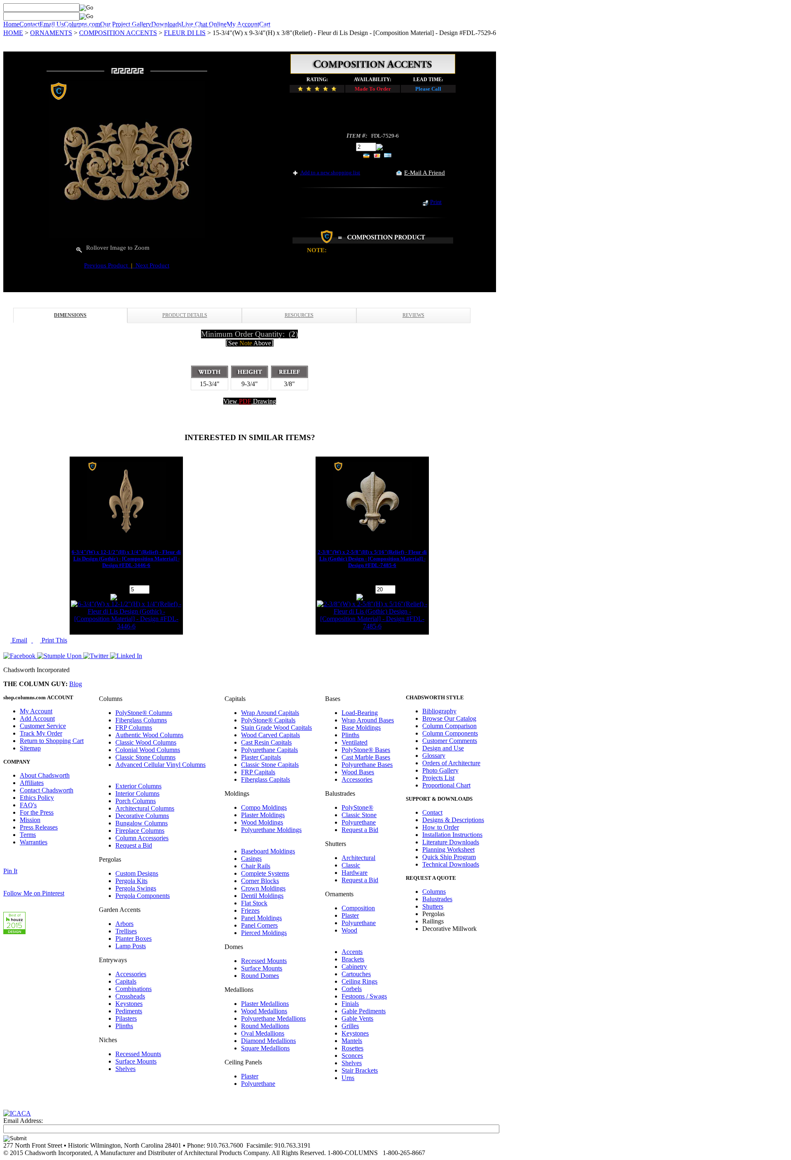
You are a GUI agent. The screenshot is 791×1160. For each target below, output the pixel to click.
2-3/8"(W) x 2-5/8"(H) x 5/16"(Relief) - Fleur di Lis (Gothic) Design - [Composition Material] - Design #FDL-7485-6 (372, 558)
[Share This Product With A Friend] (399, 173)
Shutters (159, 26)
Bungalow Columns (141, 823)
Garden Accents (225, 26)
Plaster (249, 1076)
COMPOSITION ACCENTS (118, 32)
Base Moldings (361, 727)
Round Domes (260, 975)
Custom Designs (136, 873)
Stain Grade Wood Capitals (276, 727)
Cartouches (356, 973)
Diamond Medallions (268, 1040)
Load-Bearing (360, 712)
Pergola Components (142, 895)
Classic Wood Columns (145, 742)
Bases (109, 26)
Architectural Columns (144, 808)
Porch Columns (135, 800)
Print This (53, 640)
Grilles (350, 1025)
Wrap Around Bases (368, 720)
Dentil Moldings (262, 895)
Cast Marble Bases (366, 757)
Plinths (124, 1025)
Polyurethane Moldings (271, 829)
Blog (75, 683)
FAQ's (28, 804)
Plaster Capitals (261, 757)
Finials (350, 1003)
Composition (358, 908)
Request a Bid (133, 845)
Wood (349, 930)
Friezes (250, 910)
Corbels (352, 988)
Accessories (130, 973)
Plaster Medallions (265, 1003)
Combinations (133, 988)
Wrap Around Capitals (270, 712)
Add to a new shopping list (330, 172)
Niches (395, 26)
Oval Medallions (262, 1033)
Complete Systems (265, 873)
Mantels (352, 1040)
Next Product (150, 265)
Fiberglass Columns (141, 720)
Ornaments (262, 26)
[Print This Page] (425, 203)
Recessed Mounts (138, 1053)
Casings (251, 858)
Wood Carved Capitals (270, 734)
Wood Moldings (262, 822)
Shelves (125, 1068)
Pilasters (126, 1018)
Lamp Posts (130, 945)
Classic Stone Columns (145, 757)
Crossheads (130, 996)
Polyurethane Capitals (269, 749)
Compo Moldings (264, 807)
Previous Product (107, 265)
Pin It (10, 870)
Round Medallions (265, 1025)
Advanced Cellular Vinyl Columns (160, 764)
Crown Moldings (263, 888)
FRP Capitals (258, 772)
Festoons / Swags (364, 996)
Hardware (354, 872)
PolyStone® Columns (143, 712)
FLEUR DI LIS (185, 32)
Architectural (358, 857)
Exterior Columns (138, 786)
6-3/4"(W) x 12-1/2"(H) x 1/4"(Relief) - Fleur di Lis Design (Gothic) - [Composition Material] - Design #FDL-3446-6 (126, 558)
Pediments (128, 1011)
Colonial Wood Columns (147, 749)
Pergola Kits (131, 880)
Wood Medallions (264, 1011)
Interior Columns (137, 793)
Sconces (352, 1055)
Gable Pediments (364, 1011)
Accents (352, 951)
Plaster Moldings (263, 814)
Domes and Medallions (355, 26)
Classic (351, 865)
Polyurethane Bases (367, 764)
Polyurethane (258, 1083)
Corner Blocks (260, 880)
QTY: (346, 146)
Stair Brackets (360, 1070)
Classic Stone (359, 814)
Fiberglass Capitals (265, 779)
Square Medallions (265, 1048)
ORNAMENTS (51, 32)
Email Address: (23, 1120)
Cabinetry (354, 966)
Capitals (86, 26)
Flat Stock (254, 903)
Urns (348, 1077)
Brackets (353, 959)
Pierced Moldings (264, 932)
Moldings (132, 26)
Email (18, 640)
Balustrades (188, 26)
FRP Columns (133, 727)
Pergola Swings (135, 888)
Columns (33, 26)
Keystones (129, 1003)
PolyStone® (357, 807)
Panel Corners (259, 925)
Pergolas (60, 26)
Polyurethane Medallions (273, 1018)
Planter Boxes (133, 938)
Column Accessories (141, 837)
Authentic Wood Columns (149, 734)
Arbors (124, 923)
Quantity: (115, 589)
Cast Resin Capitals (266, 742)
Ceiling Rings (359, 981)
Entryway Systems (301, 26)
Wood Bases (358, 772)
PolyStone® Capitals (268, 720)
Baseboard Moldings (268, 851)
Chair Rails (255, 865)
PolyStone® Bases (366, 749)
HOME (13, 32)
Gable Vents (357, 1018)
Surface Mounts (136, 1061)
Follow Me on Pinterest (33, 893)
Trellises (126, 931)
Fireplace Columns (139, 830)
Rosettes (352, 1048)
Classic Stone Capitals (270, 764)
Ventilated (354, 742)
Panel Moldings (261, 917)
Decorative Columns (142, 815)
